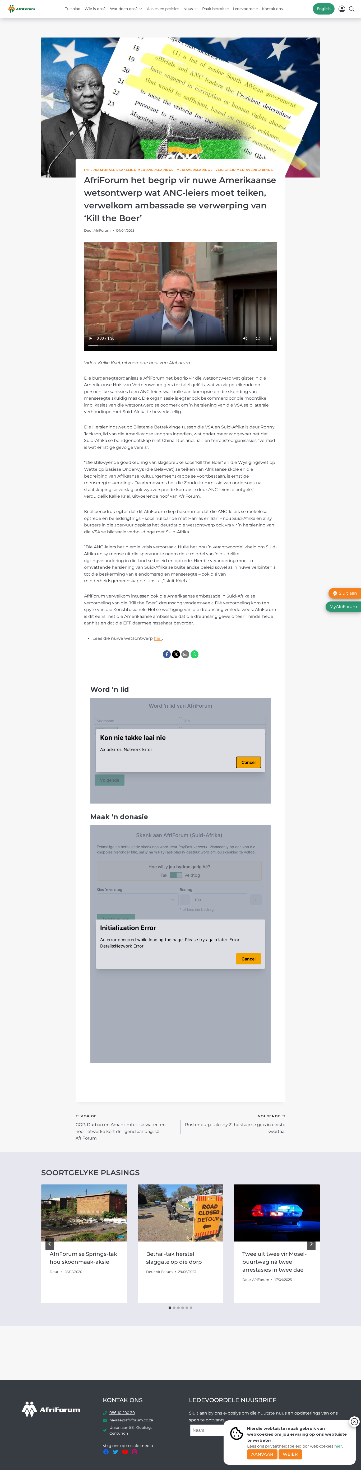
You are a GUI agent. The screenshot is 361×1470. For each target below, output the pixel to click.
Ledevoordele (245, 8)
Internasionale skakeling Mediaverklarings (129, 170)
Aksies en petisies (163, 8)
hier (338, 1446)
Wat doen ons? (124, 8)
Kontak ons (272, 8)
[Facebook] (167, 654)
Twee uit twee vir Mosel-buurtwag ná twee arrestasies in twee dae (274, 1262)
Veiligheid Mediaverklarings (244, 170)
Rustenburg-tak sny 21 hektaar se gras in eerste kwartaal (235, 1124)
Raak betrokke (215, 8)
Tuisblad (72, 8)
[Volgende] (311, 1244)
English (324, 8)
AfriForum (102, 230)
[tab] (170, 1307)
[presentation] (84, 1213)
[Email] (185, 654)
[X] (176, 654)
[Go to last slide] (49, 1244)
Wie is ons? (95, 8)
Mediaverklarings (195, 170)
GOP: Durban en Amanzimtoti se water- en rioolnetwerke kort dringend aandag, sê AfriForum (121, 1127)
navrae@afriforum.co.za (131, 1420)
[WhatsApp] (194, 654)
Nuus (188, 8)
